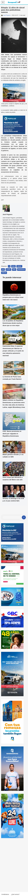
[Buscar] (24, 517)
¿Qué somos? (15, 894)
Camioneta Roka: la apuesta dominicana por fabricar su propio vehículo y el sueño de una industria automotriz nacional (13, 350)
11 (9, 266)
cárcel (19, 266)
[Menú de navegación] (3, 2)
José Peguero (7, 15)
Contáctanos (5, 894)
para (14, 269)
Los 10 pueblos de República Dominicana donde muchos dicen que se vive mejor (13, 323)
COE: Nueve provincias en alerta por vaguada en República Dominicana (12, 433)
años (13, 266)
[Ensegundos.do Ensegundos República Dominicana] (14, 2)
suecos (4, 272)
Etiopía (8, 269)
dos (3, 269)
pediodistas (21, 269)
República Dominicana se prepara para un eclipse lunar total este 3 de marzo (13, 297)
